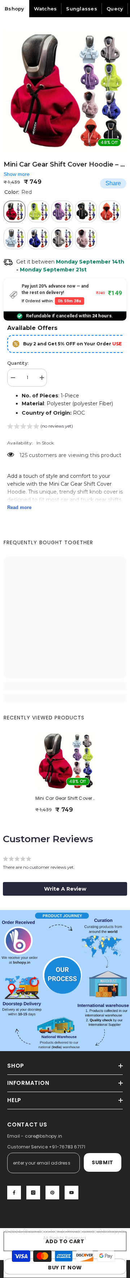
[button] (40, 427)
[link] (65, 686)
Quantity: (18, 363)
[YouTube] (71, 1192)
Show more (17, 174)
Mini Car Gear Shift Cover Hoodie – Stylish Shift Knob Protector (65, 798)
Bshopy (15, 8)
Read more (19, 507)
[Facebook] (14, 1192)
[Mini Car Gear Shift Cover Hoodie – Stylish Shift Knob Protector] (65, 761)
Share (113, 183)
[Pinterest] (52, 1192)
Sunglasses (81, 8)
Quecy (115, 8)
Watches (45, 8)
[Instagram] (33, 1192)
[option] (65, 91)
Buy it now (65, 1267)
